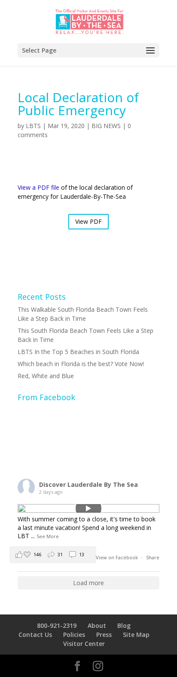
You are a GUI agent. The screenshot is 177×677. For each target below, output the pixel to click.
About (97, 625)
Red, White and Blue (46, 376)
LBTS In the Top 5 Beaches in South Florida (78, 352)
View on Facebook (117, 557)
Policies (74, 634)
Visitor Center (84, 643)
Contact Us (35, 634)
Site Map (136, 634)
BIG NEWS (106, 126)
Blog (124, 625)
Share (152, 557)
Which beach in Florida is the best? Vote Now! (81, 364)
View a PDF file (38, 187)
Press (104, 634)
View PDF (88, 221)
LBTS (33, 126)
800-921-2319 (56, 625)
